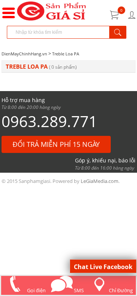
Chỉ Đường (121, 290)
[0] (114, 15)
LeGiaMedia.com (99, 181)
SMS (78, 290)
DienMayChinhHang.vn (24, 54)
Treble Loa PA (65, 54)
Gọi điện (36, 290)
